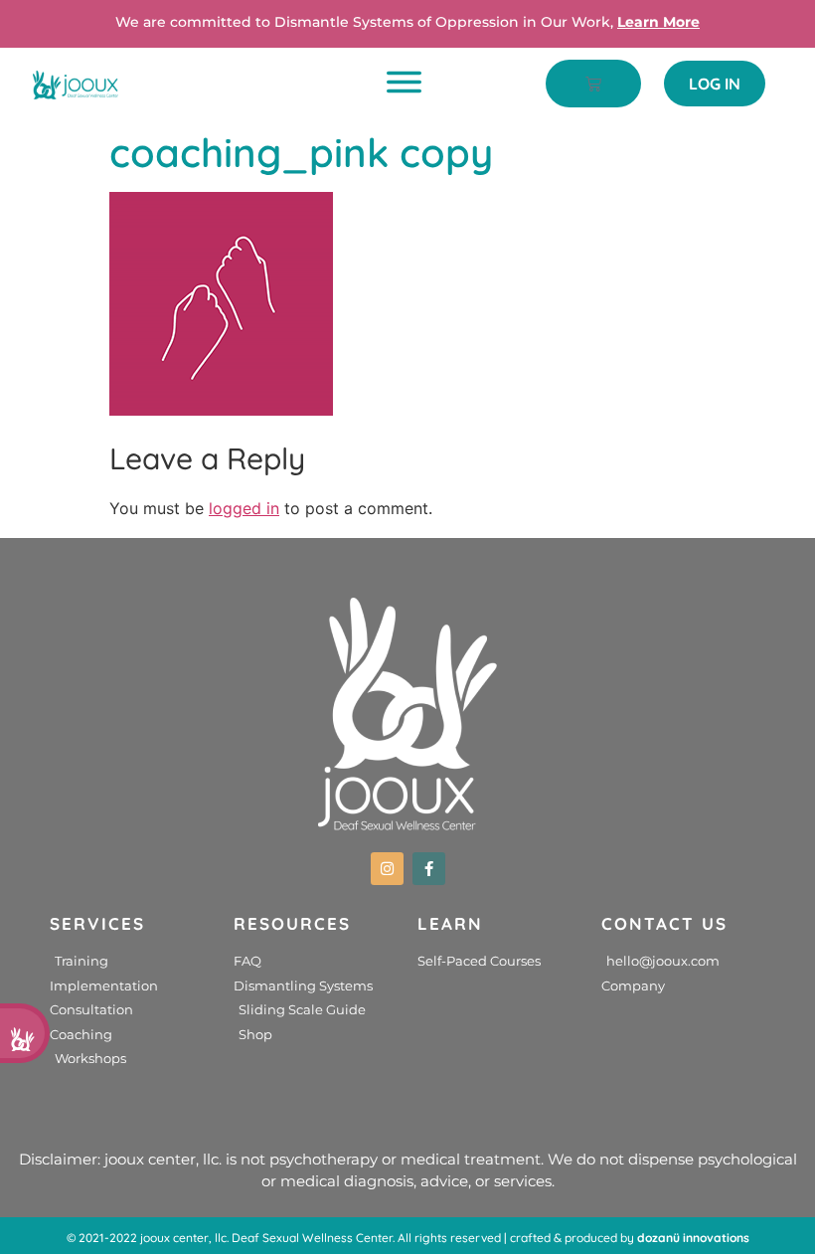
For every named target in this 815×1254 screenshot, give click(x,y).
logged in (244, 508)
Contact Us (664, 923)
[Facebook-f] (428, 868)
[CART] (593, 83)
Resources (292, 923)
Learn (450, 923)
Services (97, 923)
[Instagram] (387, 868)
